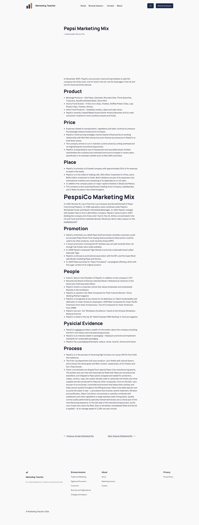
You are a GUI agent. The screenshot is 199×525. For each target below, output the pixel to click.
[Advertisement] (99, 59)
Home (83, 5)
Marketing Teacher (45, 5)
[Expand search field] (150, 5)
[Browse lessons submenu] (103, 5)
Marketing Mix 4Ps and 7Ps (75, 34)
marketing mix (70, 222)
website (78, 329)
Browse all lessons (164, 6)
